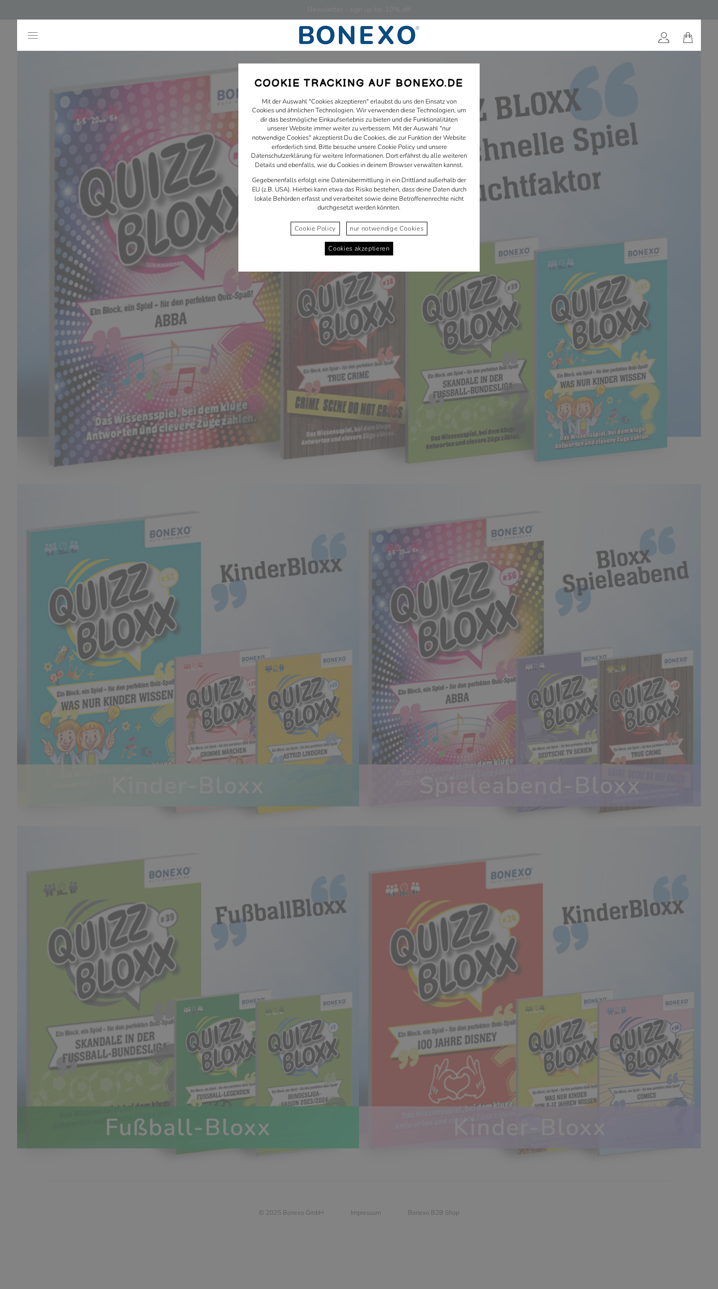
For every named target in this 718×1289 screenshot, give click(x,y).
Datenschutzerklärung (281, 155)
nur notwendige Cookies (386, 228)
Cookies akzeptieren (358, 248)
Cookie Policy (315, 228)
